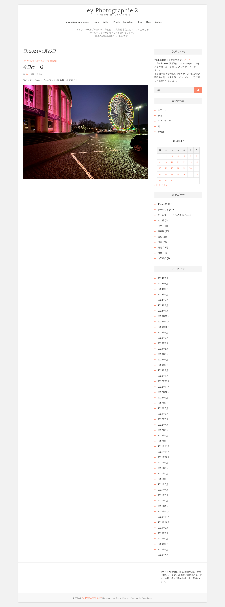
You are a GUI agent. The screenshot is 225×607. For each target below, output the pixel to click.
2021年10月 (164, 457)
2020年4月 (163, 555)
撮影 (160, 237)
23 (166, 174)
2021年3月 (163, 495)
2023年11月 (164, 321)
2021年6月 (163, 479)
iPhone (27, 61)
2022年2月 (163, 435)
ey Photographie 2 (112, 10)
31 (172, 180)
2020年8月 (163, 533)
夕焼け (161, 132)
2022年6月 (163, 414)
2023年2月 (163, 370)
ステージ (162, 110)
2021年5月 (163, 484)
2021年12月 (164, 446)
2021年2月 (163, 500)
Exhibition (128, 22)
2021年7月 (163, 473)
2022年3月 (163, 430)
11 (178, 162)
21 (196, 168)
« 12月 (157, 185)
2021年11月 (164, 452)
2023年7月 (163, 343)
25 (178, 174)
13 (190, 162)
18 (178, 168)
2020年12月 (164, 511)
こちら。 (188, 60)
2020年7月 (163, 538)
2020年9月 (163, 528)
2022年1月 (163, 441)
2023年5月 (163, 354)
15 (160, 168)
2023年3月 (163, 365)
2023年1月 (163, 376)
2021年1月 (163, 506)
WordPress (147, 598)
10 (172, 162)
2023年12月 (164, 316)
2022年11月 (164, 387)
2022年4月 (163, 425)
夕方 (160, 115)
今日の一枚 (33, 67)
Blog (148, 22)
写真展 (161, 231)
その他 (161, 220)
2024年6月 (163, 283)
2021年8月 (163, 468)
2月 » (164, 185)
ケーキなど (163, 209)
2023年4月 (163, 359)
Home (96, 22)
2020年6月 (163, 544)
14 (196, 162)
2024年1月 (163, 311)
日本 (160, 242)
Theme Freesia (122, 598)
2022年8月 (163, 403)
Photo (140, 22)
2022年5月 (163, 419)
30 (166, 180)
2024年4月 (163, 294)
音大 (160, 126)
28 (196, 174)
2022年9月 (163, 397)
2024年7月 (163, 278)
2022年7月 (163, 408)
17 (172, 168)
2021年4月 (163, 490)
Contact (158, 22)
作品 (160, 226)
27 (190, 174)
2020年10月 (164, 522)
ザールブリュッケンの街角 (44, 61)
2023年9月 (163, 332)
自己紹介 (162, 258)
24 (172, 174)
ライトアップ (164, 121)
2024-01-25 (36, 74)
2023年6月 (163, 349)
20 (190, 168)
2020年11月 (164, 517)
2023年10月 (164, 327)
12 (184, 162)
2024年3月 (163, 300)
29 (160, 180)
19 (184, 168)
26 (184, 174)
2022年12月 (164, 381)
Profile (116, 22)
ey (26, 74)
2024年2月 (163, 305)
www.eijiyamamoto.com (77, 22)
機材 (160, 253)
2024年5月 (163, 289)
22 (160, 174)
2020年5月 (163, 549)
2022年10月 (164, 392)
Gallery (106, 22)
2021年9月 (163, 462)
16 (166, 168)
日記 (160, 247)
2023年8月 (163, 338)
